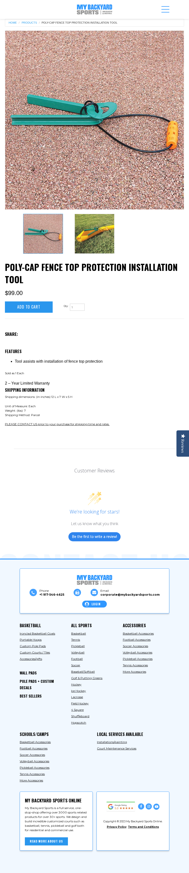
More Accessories (134, 671)
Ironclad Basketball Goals (37, 633)
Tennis (75, 639)
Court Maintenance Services (116, 748)
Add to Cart (28, 307)
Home (13, 22)
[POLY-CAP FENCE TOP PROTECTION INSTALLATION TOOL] (94, 120)
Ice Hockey (78, 691)
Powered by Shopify (103, 865)
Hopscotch (78, 722)
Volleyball (77, 652)
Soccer (75, 665)
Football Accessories (137, 639)
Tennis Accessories (135, 665)
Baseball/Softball (83, 671)
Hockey (76, 684)
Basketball (78, 633)
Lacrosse (77, 697)
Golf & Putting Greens (86, 678)
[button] (165, 9)
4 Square (77, 710)
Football (77, 659)
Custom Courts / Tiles (35, 652)
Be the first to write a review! (94, 536)
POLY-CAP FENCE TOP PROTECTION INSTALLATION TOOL (79, 22)
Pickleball (78, 646)
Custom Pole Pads (33, 646)
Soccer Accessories (135, 646)
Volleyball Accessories (137, 652)
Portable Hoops (31, 639)
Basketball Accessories (138, 633)
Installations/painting (112, 742)
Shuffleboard (80, 716)
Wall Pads (28, 672)
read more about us (46, 841)
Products (29, 22)
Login (96, 604)
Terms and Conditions (143, 826)
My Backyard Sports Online (62, 865)
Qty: (66, 306)
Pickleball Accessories (138, 659)
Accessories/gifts (31, 659)
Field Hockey (80, 703)
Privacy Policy (116, 826)
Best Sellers (31, 696)
